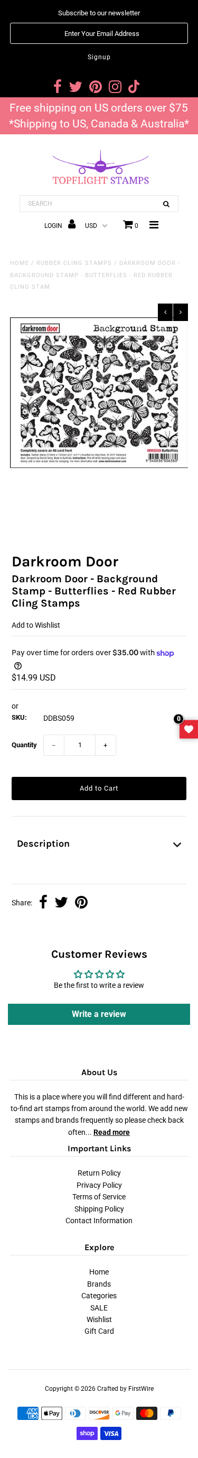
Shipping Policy (99, 1209)
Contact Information (99, 1220)
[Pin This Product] (81, 903)
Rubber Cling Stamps (74, 263)
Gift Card (99, 1331)
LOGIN (54, 226)
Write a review (99, 1014)
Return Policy (99, 1173)
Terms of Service (99, 1197)
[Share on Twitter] (61, 903)
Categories (99, 1295)
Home (19, 263)
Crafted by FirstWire (125, 1388)
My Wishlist (189, 729)
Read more (111, 1132)
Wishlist (99, 1319)
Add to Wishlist (36, 625)
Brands (99, 1284)
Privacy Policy (99, 1185)
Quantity (24, 745)
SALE (99, 1308)
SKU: (19, 717)
